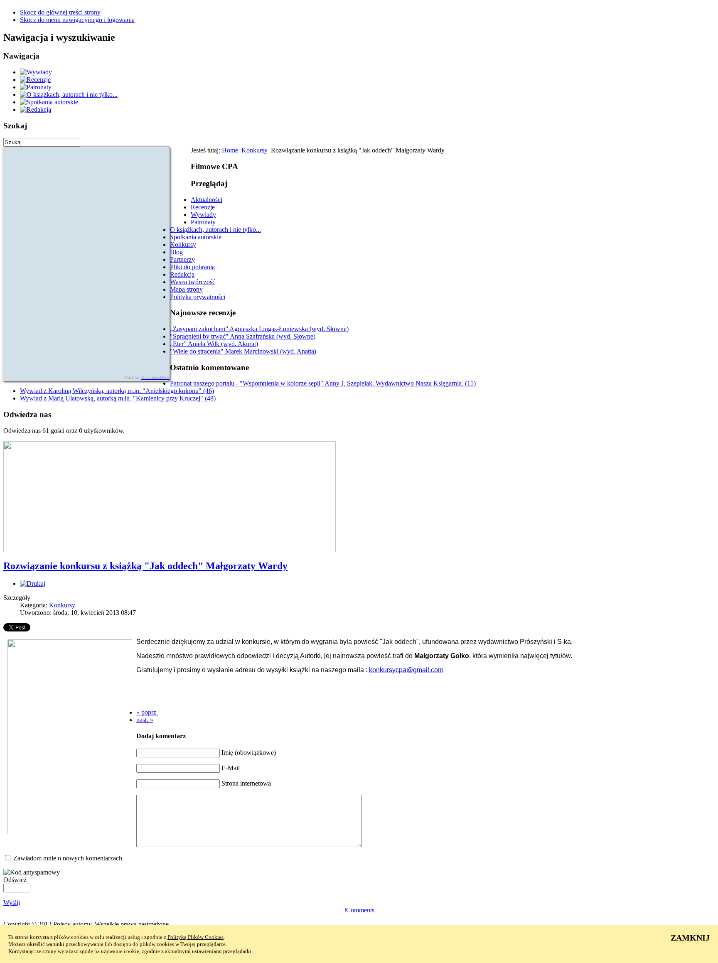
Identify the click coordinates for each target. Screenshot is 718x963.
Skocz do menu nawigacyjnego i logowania (77, 19)
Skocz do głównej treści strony (60, 12)
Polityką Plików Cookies (195, 937)
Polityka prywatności (197, 296)
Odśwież (15, 879)
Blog (176, 251)
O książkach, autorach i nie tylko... (215, 229)
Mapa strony (186, 289)
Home (230, 150)
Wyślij (11, 902)
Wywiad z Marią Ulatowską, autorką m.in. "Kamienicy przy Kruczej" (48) (118, 398)
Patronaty (203, 222)
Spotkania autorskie (195, 237)
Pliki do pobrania (192, 266)
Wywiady (203, 214)
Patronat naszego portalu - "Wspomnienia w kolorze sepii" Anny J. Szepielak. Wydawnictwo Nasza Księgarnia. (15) (323, 383)
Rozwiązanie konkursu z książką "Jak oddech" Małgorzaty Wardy (145, 565)
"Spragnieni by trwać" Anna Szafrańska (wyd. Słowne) (242, 336)
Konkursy (254, 150)
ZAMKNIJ (690, 937)
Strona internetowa (246, 783)
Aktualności (206, 199)
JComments (359, 910)
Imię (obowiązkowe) (248, 752)
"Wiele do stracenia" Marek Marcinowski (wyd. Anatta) (243, 351)
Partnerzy (182, 259)
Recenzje (203, 207)
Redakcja (182, 274)
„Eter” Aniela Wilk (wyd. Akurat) (214, 343)
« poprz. (147, 712)
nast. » (144, 719)
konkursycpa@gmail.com (406, 669)
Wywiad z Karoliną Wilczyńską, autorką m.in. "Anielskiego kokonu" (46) (117, 390)
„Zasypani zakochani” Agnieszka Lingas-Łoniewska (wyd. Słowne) (259, 328)
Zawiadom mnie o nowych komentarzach (67, 858)
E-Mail (230, 767)
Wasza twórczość (192, 281)
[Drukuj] (32, 583)
